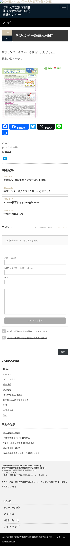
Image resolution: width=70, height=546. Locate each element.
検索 (63, 352)
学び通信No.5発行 (13, 213)
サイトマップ (11, 526)
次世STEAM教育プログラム (16, 400)
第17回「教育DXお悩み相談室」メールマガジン (27, 338)
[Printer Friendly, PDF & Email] (52, 68)
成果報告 (7, 390)
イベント (7, 374)
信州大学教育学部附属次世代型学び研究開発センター (38, 537)
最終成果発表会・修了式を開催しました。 (22, 453)
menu (63, 7)
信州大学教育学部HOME (37, 1)
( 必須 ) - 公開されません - (19, 268)
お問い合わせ (11, 520)
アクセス (8, 514)
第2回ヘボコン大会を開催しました (19, 443)
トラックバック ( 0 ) (43, 227)
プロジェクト (9, 379)
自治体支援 (8, 410)
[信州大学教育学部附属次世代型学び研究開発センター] (17, 11)
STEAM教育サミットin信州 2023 (21, 202)
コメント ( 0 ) (62, 227)
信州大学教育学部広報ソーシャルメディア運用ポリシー (38, 482)
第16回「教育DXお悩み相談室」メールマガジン (27, 331)
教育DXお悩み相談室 (12, 395)
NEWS (8, 151)
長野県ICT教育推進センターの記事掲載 (25, 179)
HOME (7, 501)
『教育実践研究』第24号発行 (16, 438)
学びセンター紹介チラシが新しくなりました (27, 191)
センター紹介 (11, 507)
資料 (5, 415)
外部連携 (7, 384)
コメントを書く (12, 147)
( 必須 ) (10, 258)
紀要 (5, 405)
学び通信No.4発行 (11, 448)
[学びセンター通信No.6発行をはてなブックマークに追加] (5, 159)
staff (6, 143)
